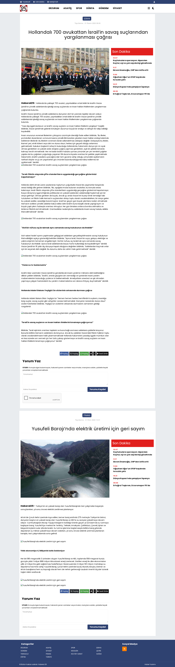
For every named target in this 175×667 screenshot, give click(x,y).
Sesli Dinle (103, 353)
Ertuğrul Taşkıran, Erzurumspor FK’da (131, 94)
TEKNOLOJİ (24, 654)
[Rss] (124, 649)
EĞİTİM (23, 657)
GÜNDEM (104, 8)
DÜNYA (90, 8)
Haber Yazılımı (150, 664)
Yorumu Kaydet (98, 389)
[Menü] (149, 8)
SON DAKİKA (39, 2)
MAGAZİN (74, 651)
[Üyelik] (154, 2)
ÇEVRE (98, 651)
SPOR (79, 8)
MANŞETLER (53, 2)
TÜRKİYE (49, 657)
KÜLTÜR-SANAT (77, 654)
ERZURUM (54, 8)
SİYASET (117, 8)
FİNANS (87, 415)
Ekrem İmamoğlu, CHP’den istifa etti (130, 70)
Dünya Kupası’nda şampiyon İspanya (131, 87)
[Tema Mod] (153, 8)
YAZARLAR (26, 2)
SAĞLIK (99, 654)
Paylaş (65, 353)
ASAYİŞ (67, 8)
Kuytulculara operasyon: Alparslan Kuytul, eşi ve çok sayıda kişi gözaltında (132, 61)
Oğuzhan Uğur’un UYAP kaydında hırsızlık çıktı (129, 78)
